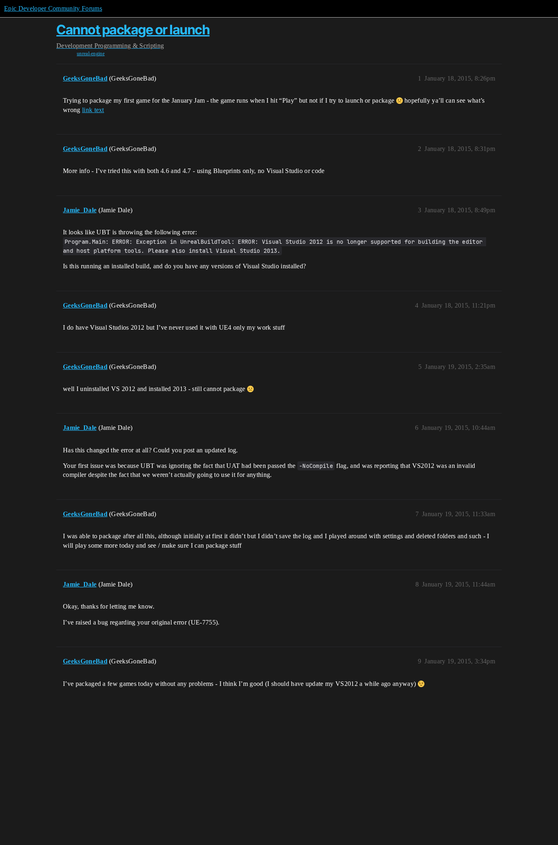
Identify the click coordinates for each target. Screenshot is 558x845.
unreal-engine (91, 53)
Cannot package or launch (133, 30)
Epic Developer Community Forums (53, 8)
